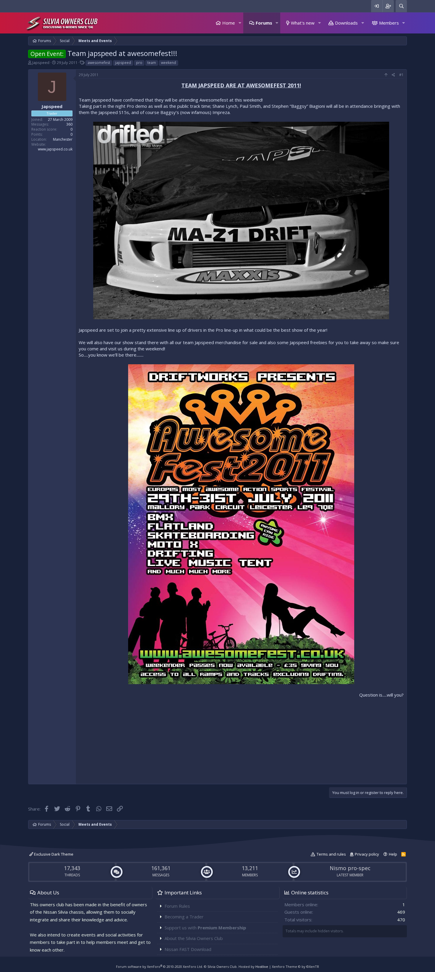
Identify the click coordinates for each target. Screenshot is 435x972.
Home (228, 23)
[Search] (401, 6)
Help (393, 854)
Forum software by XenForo (159, 966)
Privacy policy (367, 854)
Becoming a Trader (184, 917)
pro (139, 62)
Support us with (205, 928)
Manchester (62, 139)
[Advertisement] (241, 739)
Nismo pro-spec (350, 868)
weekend (168, 62)
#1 (401, 74)
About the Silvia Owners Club (194, 938)
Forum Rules (177, 906)
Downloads (346, 23)
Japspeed (40, 62)
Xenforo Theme (295, 966)
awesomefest (99, 62)
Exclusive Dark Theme (53, 854)
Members (389, 23)
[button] (239, 22)
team (151, 62)
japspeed (123, 62)
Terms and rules (331, 854)
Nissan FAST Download (188, 949)
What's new (303, 23)
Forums (264, 23)
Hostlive (261, 966)
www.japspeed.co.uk (55, 149)
